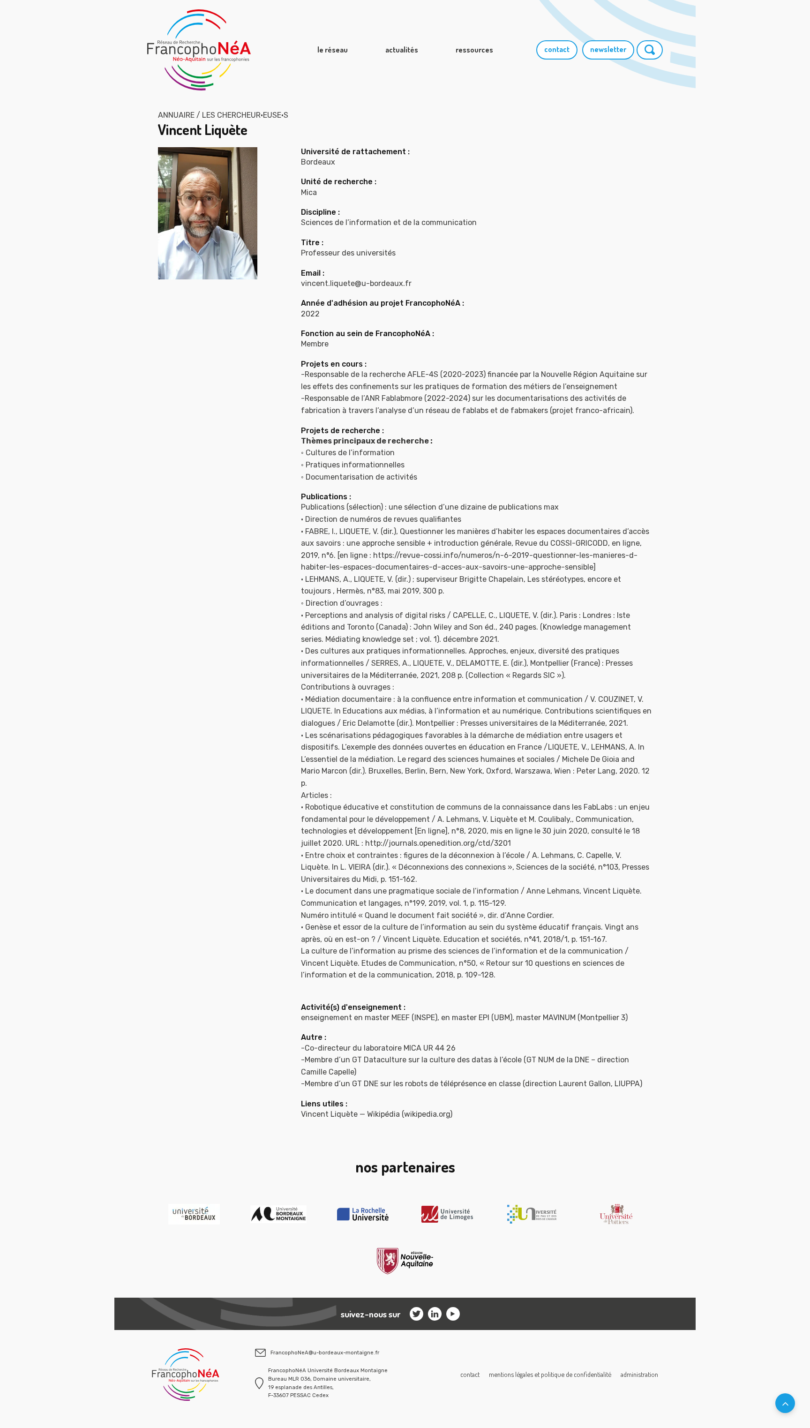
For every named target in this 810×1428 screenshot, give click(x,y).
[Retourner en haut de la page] (785, 1403)
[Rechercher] (650, 50)
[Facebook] (453, 1314)
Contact (470, 1374)
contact (557, 49)
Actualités (401, 49)
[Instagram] (416, 1314)
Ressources (474, 49)
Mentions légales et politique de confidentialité (550, 1374)
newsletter (608, 49)
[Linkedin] (435, 1314)
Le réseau (332, 49)
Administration (639, 1374)
